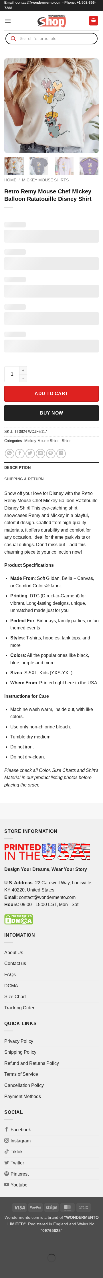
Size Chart (15, 996)
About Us (13, 952)
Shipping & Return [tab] (23, 479)
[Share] (39, 1243)
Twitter (17, 1162)
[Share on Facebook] (20, 453)
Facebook (21, 1129)
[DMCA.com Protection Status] (18, 919)
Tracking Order (19, 1007)
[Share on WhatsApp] (9, 453)
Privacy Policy (18, 1041)
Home (10, 180)
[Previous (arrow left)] (5, 1267)
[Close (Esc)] (56, 1243)
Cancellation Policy (24, 1085)
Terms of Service (21, 1074)
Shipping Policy (20, 1052)
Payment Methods (22, 1096)
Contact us (15, 963)
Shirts (67, 441)
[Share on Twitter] (30, 453)
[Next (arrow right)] (22, 1267)
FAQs (10, 974)
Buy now (51, 413)
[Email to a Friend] (40, 453)
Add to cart (51, 393)
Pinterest (20, 1174)
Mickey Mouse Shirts (45, 180)
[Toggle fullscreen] (22, 1243)
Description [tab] (17, 467)
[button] (7, 21)
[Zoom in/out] (5, 1243)
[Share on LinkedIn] (61, 453)
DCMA (11, 985)
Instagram (21, 1140)
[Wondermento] (51, 21)
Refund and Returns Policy (31, 1063)
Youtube (19, 1184)
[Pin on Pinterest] (51, 453)
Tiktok (17, 1151)
